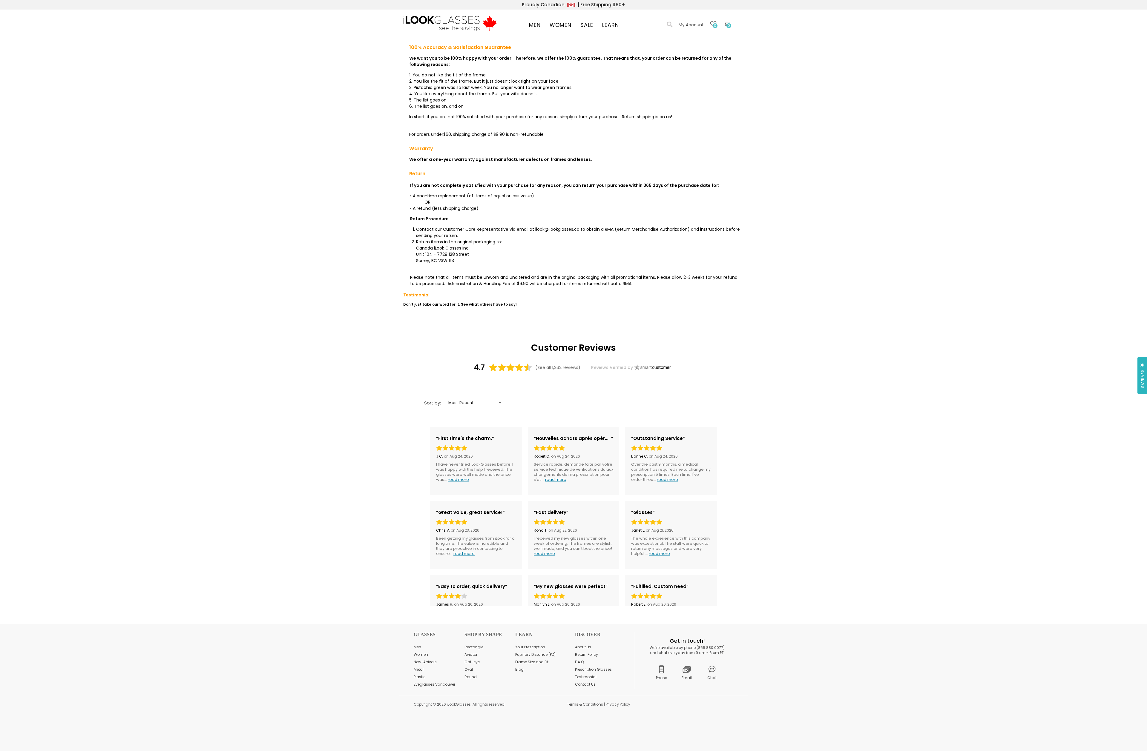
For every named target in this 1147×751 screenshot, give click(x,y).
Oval (468, 669)
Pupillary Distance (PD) (535, 654)
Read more (458, 479)
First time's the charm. (465, 438)
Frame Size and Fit (531, 661)
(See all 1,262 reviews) (557, 367)
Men (535, 25)
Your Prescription (530, 647)
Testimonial (585, 676)
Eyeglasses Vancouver (434, 684)
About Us (583, 647)
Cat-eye (472, 661)
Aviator (470, 654)
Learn (610, 25)
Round (470, 676)
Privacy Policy (618, 704)
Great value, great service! (470, 512)
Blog (519, 669)
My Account (691, 25)
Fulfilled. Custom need (659, 586)
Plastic (420, 676)
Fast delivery (551, 512)
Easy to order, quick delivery (471, 586)
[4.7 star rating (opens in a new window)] (510, 367)
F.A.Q (579, 661)
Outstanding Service (658, 438)
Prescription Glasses (593, 669)
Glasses (643, 512)
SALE (586, 25)
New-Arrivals (425, 661)
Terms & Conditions (585, 704)
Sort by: (432, 403)
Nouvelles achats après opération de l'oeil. (573, 438)
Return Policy (586, 654)
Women (560, 25)
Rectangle (473, 647)
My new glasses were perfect (570, 586)
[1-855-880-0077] (661, 672)
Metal (419, 669)
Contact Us (585, 684)
